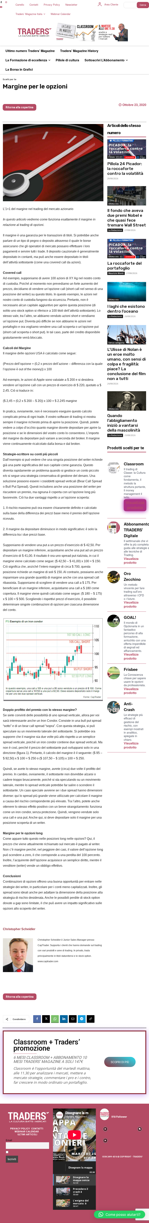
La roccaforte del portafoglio (124, 266)
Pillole (111, 157)
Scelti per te (9, 79)
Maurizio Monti (116, 273)
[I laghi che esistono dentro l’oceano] (126, 291)
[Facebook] (37, 1019)
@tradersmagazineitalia (128, 1112)
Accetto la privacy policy (24, 1152)
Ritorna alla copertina (19, 107)
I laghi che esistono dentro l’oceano (126, 309)
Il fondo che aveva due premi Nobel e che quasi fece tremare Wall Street (126, 217)
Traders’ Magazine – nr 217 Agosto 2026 (40, 97)
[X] (46, 1019)
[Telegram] (82, 1019)
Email (9, 1140)
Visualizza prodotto (131, 560)
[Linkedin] (64, 1019)
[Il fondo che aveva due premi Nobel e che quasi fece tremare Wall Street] (126, 196)
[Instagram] (5, 2)
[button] (119, 1214)
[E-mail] (73, 1019)
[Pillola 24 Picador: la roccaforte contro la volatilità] (126, 149)
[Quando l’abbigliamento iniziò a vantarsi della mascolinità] (126, 401)
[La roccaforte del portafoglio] (126, 248)
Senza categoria (116, 342)
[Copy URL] (90, 1019)
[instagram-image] (105, 1128)
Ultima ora (113, 203)
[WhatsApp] (55, 1019)
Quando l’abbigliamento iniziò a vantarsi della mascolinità (123, 423)
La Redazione (115, 230)
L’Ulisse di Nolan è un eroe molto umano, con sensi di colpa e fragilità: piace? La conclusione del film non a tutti (126, 364)
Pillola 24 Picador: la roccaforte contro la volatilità (125, 168)
